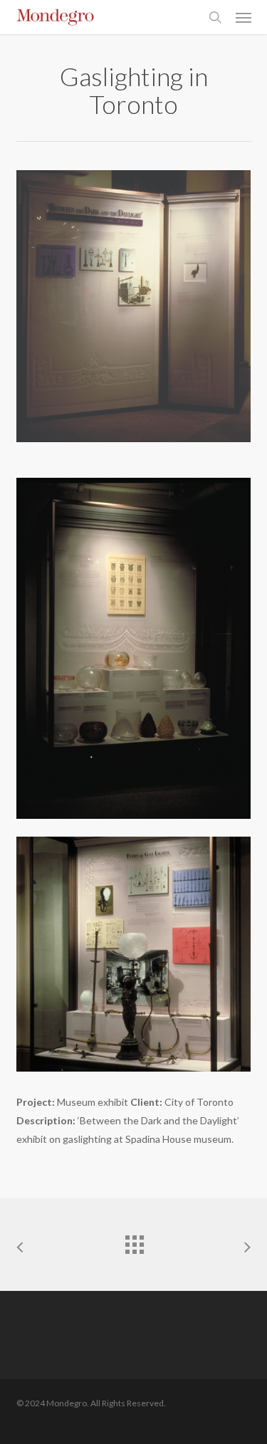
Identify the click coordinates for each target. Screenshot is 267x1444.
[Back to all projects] (134, 1241)
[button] (243, 17)
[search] (215, 17)
